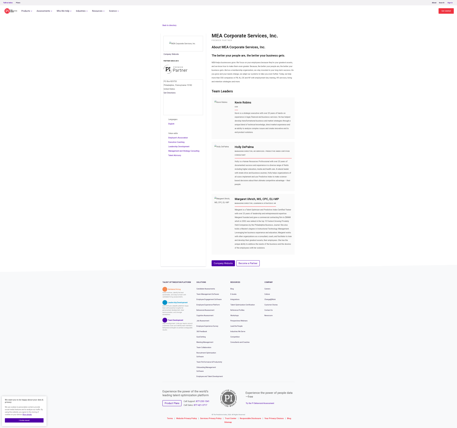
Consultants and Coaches (240, 342)
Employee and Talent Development (209, 376)
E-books (233, 294)
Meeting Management (204, 342)
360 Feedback (201, 331)
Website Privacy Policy (186, 418)
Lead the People (236, 326)
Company (268, 282)
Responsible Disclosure (250, 418)
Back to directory (169, 25)
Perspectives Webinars (239, 321)
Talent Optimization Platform (176, 282)
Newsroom (268, 315)
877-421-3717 (200, 405)
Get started (446, 11)
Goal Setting (201, 337)
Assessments (43, 11)
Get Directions (170, 93)
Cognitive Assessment (204, 315)
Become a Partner (248, 263)
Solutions (201, 282)
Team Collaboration (203, 347)
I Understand (24, 420)
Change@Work (270, 299)
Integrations (234, 299)
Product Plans (172, 403)
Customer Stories (271, 305)
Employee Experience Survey (207, 326)
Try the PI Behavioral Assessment (260, 403)
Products (25, 11)
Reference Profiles (237, 310)
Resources (97, 11)
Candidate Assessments (205, 289)
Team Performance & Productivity (209, 362)
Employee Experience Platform (208, 305)
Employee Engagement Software (209, 299)
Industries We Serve (237, 331)
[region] (24, 411)
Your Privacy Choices (274, 418)
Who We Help (63, 11)
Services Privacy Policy (210, 418)
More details (27, 414)
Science (113, 11)
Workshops (234, 315)
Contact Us (268, 310)
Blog (232, 289)
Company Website (171, 54)
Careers (267, 289)
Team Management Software (207, 294)
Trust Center (230, 418)
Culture (267, 294)
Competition (235, 337)
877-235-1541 (202, 401)
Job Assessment (202, 321)
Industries (81, 11)
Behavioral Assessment (205, 310)
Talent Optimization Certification (242, 305)
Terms (170, 418)
